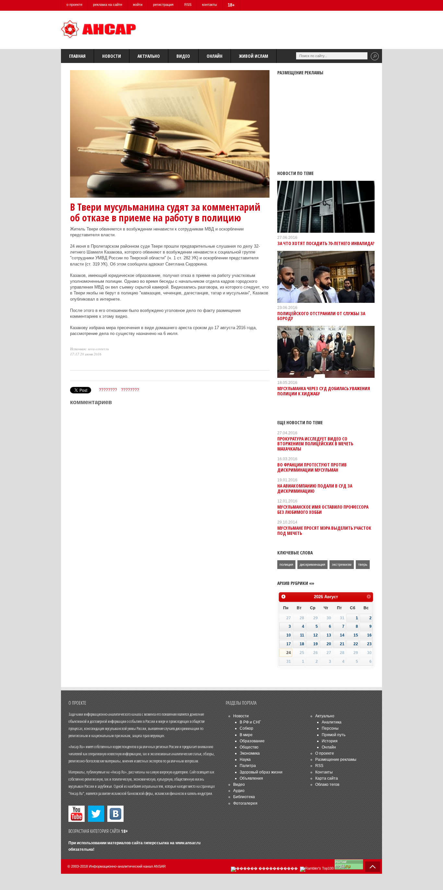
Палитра (248, 765)
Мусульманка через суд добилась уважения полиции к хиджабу (323, 390)
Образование (252, 741)
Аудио (239, 790)
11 (302, 635)
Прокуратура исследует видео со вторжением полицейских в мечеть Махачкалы (315, 444)
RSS (187, 4)
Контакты (324, 772)
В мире (246, 735)
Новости (111, 56)
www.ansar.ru (187, 843)
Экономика (250, 753)
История (330, 741)
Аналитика (331, 722)
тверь (362, 564)
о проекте (74, 4)
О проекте (324, 753)
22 (355, 644)
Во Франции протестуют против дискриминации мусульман (312, 467)
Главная (77, 56)
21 (342, 644)
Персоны (330, 728)
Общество (249, 747)
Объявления (251, 778)
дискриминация (312, 564)
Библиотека (244, 797)
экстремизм (342, 564)
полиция (286, 564)
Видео (183, 56)
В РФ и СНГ (250, 722)
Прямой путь (333, 735)
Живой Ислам (253, 56)
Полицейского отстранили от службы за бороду (321, 315)
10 (288, 635)
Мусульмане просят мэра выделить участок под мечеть (324, 530)
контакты (209, 4)
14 (342, 635)
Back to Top (372, 866)
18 (302, 644)
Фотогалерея (245, 803)
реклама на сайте (107, 4)
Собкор (246, 728)
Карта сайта (326, 778)
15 (355, 635)
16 (369, 635)
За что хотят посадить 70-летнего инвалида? (325, 243)
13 (329, 635)
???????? (108, 390)
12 (315, 635)
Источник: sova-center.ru (89, 348)
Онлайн (214, 56)
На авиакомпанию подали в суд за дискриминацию (314, 488)
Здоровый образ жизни (261, 772)
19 (315, 644)
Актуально (149, 56)
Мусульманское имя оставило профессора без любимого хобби (322, 509)
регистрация (163, 4)
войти (137, 4)
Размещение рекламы (335, 759)
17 (288, 644)
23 (369, 644)
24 (288, 652)
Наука (245, 759)
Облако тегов (327, 784)
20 (329, 644)
